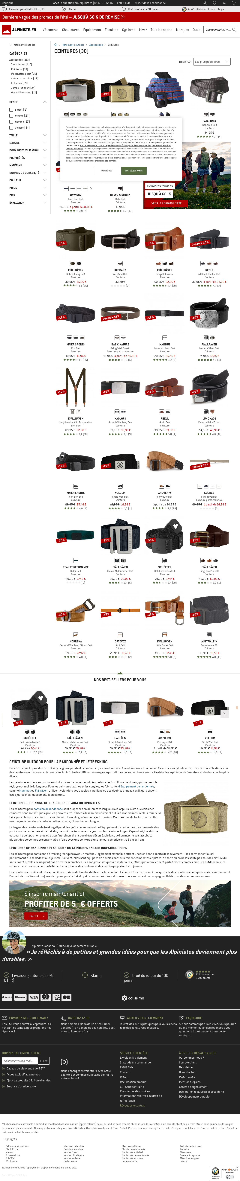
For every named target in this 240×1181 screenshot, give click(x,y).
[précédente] (60, 188)
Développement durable (194, 1096)
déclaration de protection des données (98, 160)
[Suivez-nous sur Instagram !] (67, 1062)
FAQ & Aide (126, 1067)
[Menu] (237, 1168)
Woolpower (12, 1161)
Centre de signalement (193, 1087)
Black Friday (12, 1149)
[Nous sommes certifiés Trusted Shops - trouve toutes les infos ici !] (190, 975)
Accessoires (96, 44)
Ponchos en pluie (73, 1149)
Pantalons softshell (132, 1152)
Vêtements (50, 30)
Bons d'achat (187, 1072)
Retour (124, 1077)
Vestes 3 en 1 (71, 1152)
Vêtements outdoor (73, 44)
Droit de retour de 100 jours (143, 9)
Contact (125, 1072)
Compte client (188, 1062)
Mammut (25, 791)
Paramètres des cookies (135, 1091)
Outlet (197, 30)
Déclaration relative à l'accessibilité (201, 1092)
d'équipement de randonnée (136, 786)
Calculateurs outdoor (17, 1146)
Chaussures (71, 30)
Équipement (92, 30)
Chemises (185, 1152)
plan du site (69, 1167)
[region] (121, 149)
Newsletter (186, 1067)
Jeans (183, 1161)
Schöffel (10, 1158)
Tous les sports (161, 30)
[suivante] (91, 188)
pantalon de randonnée (48, 809)
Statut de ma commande (135, 1062)
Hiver (143, 30)
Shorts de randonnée (133, 1149)
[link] (28, 45)
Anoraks (184, 1149)
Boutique (8, 3)
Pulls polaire (70, 1161)
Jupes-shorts (129, 1161)
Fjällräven (41, 791)
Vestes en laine (72, 1158)
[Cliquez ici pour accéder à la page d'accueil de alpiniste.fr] (20, 29)
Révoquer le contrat (132, 1105)
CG (122, 1087)
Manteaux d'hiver (131, 1146)
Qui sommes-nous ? (191, 1058)
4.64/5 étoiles (205, 9)
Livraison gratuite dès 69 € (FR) (27, 9)
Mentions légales (190, 1082)
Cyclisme (128, 30)
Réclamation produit (133, 1082)
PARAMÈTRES (106, 171)
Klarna (72, 9)
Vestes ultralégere (74, 1155)
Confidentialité (134, 1087)
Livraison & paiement (133, 1058)
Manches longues (190, 1158)
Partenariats (187, 1077)
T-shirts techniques (191, 1146)
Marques (182, 30)
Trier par (185, 62)
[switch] (230, 1177)
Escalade (111, 30)
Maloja (9, 1152)
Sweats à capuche (190, 1155)
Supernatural (13, 1155)
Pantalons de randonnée (135, 1155)
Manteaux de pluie (74, 1146)
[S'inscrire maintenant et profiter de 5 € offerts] (120, 903)
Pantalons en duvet (133, 1158)
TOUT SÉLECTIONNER (134, 171)
